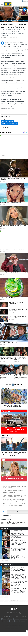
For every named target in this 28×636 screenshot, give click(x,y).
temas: (3, 119)
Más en (8, 385)
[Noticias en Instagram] (8, 613)
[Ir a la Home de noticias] (14, 609)
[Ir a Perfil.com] (25, 1)
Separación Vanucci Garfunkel (9, 123)
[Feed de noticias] (16, 613)
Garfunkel (4, 121)
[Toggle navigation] (2, 4)
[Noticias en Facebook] (11, 613)
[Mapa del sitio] (20, 613)
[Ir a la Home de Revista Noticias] (7, 4)
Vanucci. (11, 121)
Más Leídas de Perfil (7, 565)
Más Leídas (4, 528)
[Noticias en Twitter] (14, 613)
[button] (25, 49)
